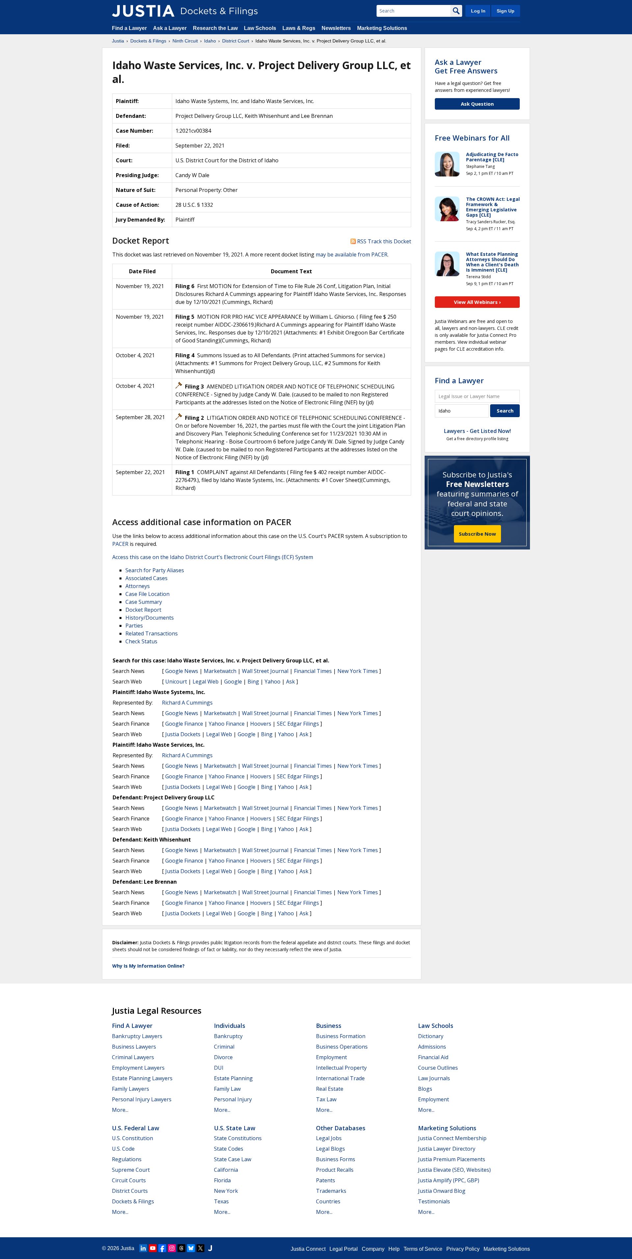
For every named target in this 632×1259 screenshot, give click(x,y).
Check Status (141, 641)
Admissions (432, 1046)
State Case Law (232, 1159)
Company (373, 1249)
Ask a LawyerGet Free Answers (466, 66)
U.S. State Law (234, 1128)
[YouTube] (153, 1248)
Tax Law (326, 1099)
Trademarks (331, 1190)
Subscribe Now (477, 533)
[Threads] (181, 1248)
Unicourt (176, 681)
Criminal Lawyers (133, 1057)
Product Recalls (335, 1169)
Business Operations (342, 1046)
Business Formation (340, 1036)
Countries (328, 1201)
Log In (478, 10)
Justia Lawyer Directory (446, 1148)
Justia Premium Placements (451, 1159)
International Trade (340, 1078)
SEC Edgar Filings (298, 723)
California (226, 1169)
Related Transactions (151, 633)
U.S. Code (123, 1148)
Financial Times (313, 671)
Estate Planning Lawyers (142, 1078)
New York (226, 1190)
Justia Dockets (182, 734)
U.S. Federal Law (135, 1128)
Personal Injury (233, 1099)
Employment (331, 1057)
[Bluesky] (191, 1248)
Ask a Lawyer (170, 28)
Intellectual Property (341, 1067)
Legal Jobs (329, 1138)
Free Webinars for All (472, 137)
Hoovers (260, 723)
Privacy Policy (463, 1249)
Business (328, 1026)
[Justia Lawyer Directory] (210, 1248)
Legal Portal (343, 1249)
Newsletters (336, 28)
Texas (221, 1201)
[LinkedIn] (143, 1248)
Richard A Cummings (187, 702)
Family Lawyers (130, 1088)
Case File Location (147, 594)
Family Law (227, 1088)
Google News (181, 671)
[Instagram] (172, 1248)
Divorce (223, 1057)
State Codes (228, 1148)
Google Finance (184, 723)
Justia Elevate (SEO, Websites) (454, 1169)
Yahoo (272, 681)
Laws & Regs (298, 28)
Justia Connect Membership (452, 1138)
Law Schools (260, 28)
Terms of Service (423, 1249)
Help (394, 1249)
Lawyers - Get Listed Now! (477, 431)
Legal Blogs (330, 1148)
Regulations (127, 1159)
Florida (222, 1180)
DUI (219, 1067)
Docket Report (143, 609)
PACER (120, 544)
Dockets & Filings (133, 1201)
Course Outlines (438, 1067)
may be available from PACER (351, 254)
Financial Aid (433, 1057)
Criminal (224, 1046)
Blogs (425, 1088)
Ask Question (477, 103)
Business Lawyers (134, 1046)
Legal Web (206, 681)
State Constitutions (238, 1138)
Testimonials (434, 1201)
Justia (127, 1248)
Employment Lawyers (138, 1067)
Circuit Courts (129, 1180)
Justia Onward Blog (441, 1190)
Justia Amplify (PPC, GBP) (448, 1180)
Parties (134, 625)
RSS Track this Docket (383, 241)
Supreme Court (131, 1169)
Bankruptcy (228, 1036)
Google (233, 681)
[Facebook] (162, 1248)
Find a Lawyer (129, 28)
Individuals (229, 1026)
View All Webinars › (477, 302)
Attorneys (137, 586)
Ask (290, 681)
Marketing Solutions (382, 28)
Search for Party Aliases (154, 570)
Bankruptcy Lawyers (137, 1036)
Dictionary (430, 1036)
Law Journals (434, 1078)
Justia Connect (308, 1249)
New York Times (357, 671)
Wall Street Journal (265, 671)
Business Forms (335, 1159)
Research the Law (215, 28)
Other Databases (340, 1128)
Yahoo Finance (227, 723)
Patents (325, 1180)
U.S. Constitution (132, 1138)
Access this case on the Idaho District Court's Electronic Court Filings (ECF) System (212, 557)
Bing (253, 681)
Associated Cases (146, 578)
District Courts (130, 1190)
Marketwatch (220, 671)
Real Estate (329, 1088)
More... (120, 1109)
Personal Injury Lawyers (141, 1099)
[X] (200, 1248)
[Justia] (143, 11)
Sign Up (505, 10)
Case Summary (143, 601)
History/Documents (149, 617)
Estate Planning (233, 1078)
